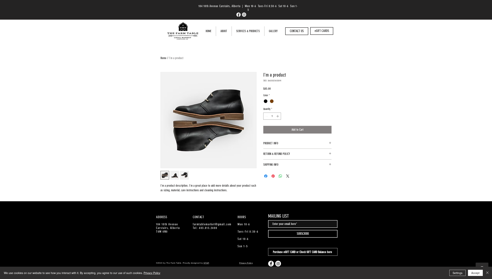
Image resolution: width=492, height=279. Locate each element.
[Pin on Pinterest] (273, 176)
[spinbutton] (272, 116)
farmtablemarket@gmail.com (212, 224)
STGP (206, 263)
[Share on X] (287, 176)
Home (163, 58)
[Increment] (278, 116)
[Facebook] (238, 15)
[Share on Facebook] (265, 176)
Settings (457, 273)
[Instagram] (244, 15)
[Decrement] (266, 116)
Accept (475, 273)
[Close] (487, 273)
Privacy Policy (152, 273)
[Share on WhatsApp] (280, 176)
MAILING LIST (278, 216)
